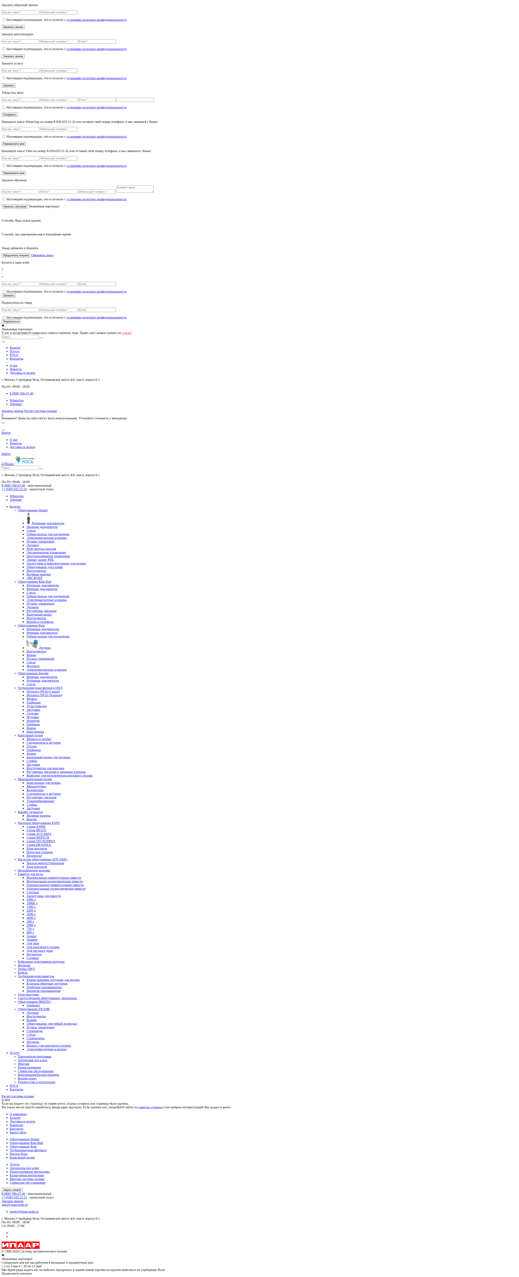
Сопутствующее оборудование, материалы (47, 998)
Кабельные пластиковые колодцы (41, 961)
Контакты (16, 358)
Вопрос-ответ (27, 1078)
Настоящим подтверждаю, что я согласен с (66, 19)
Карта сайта (18, 1132)
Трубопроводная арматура (36, 976)
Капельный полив (30, 735)
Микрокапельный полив (35, 779)
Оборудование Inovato (33, 673)
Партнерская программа (34, 1056)
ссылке (127, 333)
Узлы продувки (28, 994)
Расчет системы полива (40, 411)
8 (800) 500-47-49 (13, 485)
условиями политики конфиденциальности (96, 19)
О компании (18, 1114)
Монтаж (23, 1064)
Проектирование (29, 1067)
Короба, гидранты (30, 812)
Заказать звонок (13, 411)
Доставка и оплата (22, 373)
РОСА (14, 355)
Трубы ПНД (26, 969)
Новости (16, 369)
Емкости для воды (30, 874)
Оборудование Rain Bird (34, 581)
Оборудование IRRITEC (34, 1001)
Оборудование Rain (31, 625)
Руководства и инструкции (36, 1082)
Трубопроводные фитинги (28, 1150)
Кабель (23, 972)
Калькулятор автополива (27, 1175)
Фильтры (24, 965)
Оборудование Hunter (33, 510)
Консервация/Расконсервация (38, 1074)
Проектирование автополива (30, 1171)
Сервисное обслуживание (36, 1071)
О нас (14, 365)
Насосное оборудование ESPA (39, 823)
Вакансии (16, 1125)
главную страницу (151, 1107)
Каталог (15, 347)
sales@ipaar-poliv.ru (15, 1204)
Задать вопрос (12, 1189)
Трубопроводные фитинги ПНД (40, 688)
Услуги (14, 351)
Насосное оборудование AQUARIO (42, 859)
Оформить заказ (42, 255)
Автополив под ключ (32, 1060)
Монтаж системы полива (27, 1179)
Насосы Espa (18, 1154)
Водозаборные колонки (34, 870)
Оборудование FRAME (34, 1009)
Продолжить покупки (16, 255)
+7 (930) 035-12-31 (14, 489)
